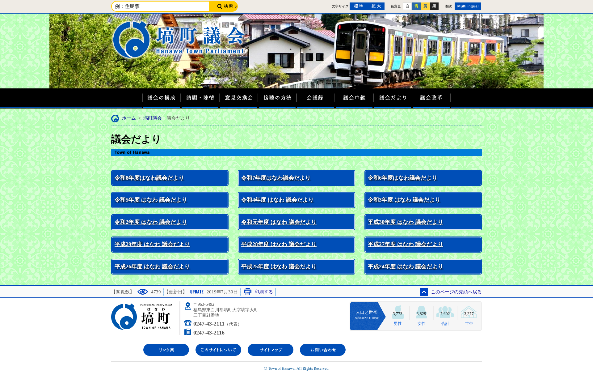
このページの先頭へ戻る (456, 291)
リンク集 (166, 349)
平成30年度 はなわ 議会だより (405, 222)
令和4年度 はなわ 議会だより (277, 200)
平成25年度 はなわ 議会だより (279, 266)
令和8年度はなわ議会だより (149, 178)
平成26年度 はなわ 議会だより (152, 266)
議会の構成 (161, 100)
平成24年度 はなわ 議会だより (405, 266)
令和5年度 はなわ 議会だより (151, 200)
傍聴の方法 (277, 100)
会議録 (315, 100)
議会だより (393, 100)
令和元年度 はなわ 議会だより (279, 222)
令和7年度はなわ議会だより (276, 178)
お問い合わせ (322, 349)
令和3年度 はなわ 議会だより (404, 200)
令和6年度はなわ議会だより (402, 178)
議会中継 (354, 100)
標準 (358, 6)
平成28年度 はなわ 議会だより (279, 244)
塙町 (145, 318)
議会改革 (431, 100)
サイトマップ (270, 349)
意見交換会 (238, 100)
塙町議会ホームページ (180, 39)
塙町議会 (152, 118)
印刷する (263, 291)
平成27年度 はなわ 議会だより (405, 244)
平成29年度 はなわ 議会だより (152, 244)
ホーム (129, 118)
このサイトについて (218, 349)
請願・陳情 (200, 100)
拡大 (376, 6)
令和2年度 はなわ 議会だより (151, 222)
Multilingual (468, 6)
